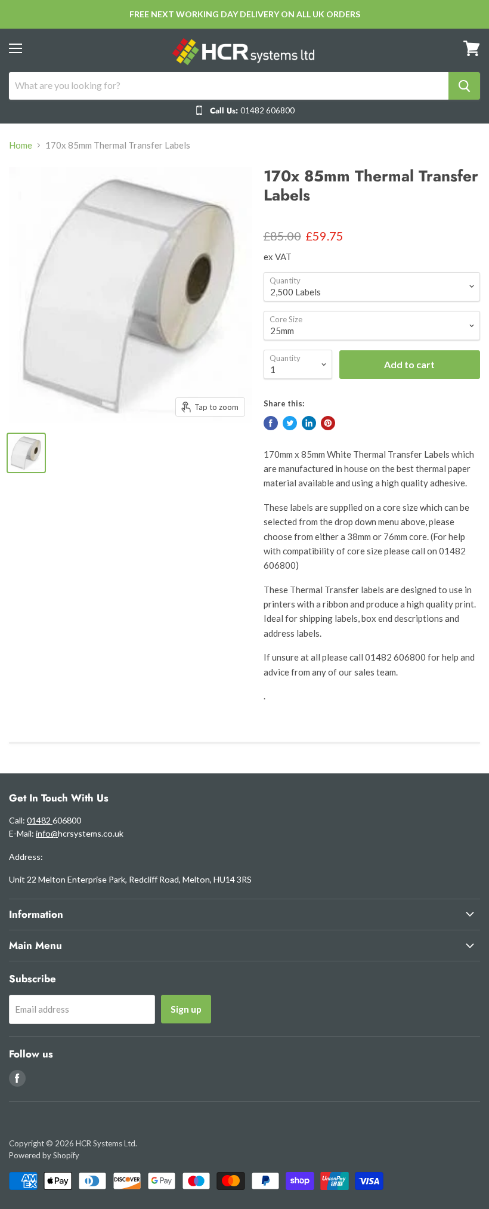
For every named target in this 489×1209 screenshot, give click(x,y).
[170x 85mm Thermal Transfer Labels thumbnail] (26, 453)
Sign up (186, 1008)
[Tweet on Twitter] (290, 423)
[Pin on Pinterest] (328, 423)
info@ (47, 833)
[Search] (464, 86)
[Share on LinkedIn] (309, 423)
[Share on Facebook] (271, 423)
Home (20, 145)
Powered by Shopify (44, 1155)
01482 (39, 820)
